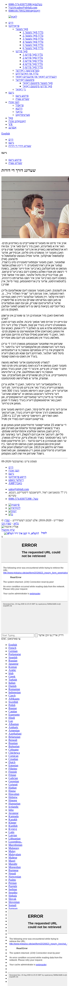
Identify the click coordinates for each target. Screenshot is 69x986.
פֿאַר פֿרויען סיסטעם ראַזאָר (37, 86)
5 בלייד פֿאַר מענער (33, 44)
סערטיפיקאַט (23, 114)
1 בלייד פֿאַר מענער (33, 32)
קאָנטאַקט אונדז (17, 121)
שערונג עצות (22, 98)
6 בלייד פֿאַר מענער (33, 48)
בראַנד (19, 111)
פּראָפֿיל (20, 105)
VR (10, 124)
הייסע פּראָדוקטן (17, 476)
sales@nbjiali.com (18, 489)
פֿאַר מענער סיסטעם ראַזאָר (38, 83)
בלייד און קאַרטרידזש (27, 73)
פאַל (10, 117)
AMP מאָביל (15, 483)
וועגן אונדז (13, 102)
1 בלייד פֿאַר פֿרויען (33, 54)
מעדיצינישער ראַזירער (27, 70)
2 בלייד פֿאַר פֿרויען (33, 57)
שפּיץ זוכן (6, 523)
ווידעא (19, 108)
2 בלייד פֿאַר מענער (33, 35)
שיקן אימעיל (8, 529)
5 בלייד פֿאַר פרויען (33, 67)
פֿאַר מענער (22, 29)
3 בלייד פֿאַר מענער (33, 38)
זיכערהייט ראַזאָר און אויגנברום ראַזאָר (36, 76)
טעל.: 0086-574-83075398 (23, 498)
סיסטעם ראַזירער (25, 79)
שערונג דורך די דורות (19, 145)
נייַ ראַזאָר (21, 89)
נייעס (11, 92)
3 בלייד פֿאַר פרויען (33, 60)
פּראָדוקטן (13, 25)
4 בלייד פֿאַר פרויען (33, 63)
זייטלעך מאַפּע (16, 480)
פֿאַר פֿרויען (21, 51)
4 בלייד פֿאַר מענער (33, 41)
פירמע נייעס (22, 95)
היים (10, 22)
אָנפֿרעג (12, 127)
